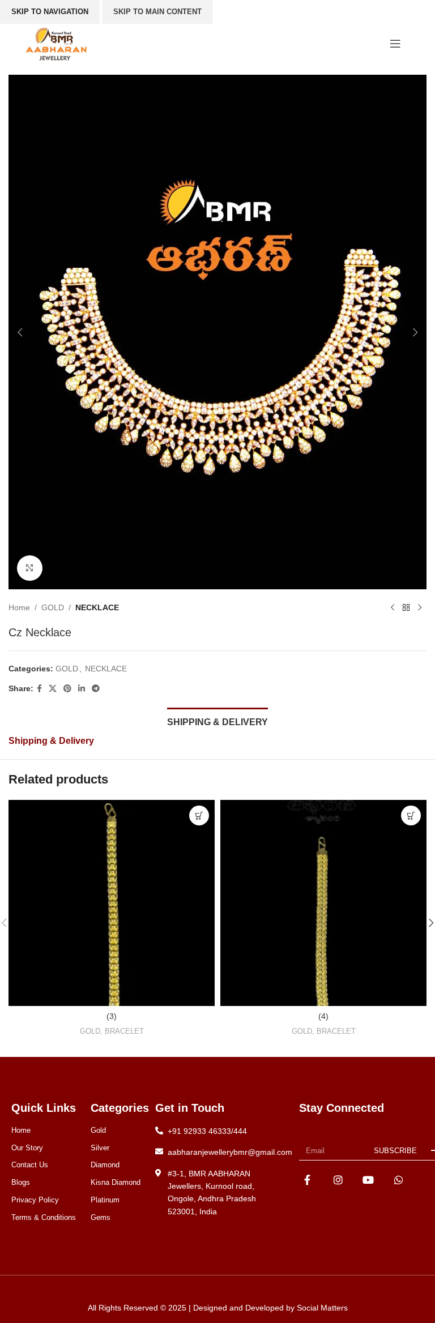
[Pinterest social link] (67, 688)
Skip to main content (157, 11)
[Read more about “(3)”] (199, 815)
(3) (111, 1016)
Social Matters (322, 1307)
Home (19, 607)
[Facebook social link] (39, 688)
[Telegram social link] (95, 688)
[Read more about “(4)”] (411, 815)
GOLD (52, 607)
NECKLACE (97, 607)
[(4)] (323, 903)
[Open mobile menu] (395, 43)
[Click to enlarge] (29, 568)
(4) (323, 1016)
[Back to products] (406, 607)
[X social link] (52, 688)
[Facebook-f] (307, 1180)
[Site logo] (56, 43)
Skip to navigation (49, 11)
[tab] (217, 721)
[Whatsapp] (399, 1180)
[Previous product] (392, 607)
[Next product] (420, 607)
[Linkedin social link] (81, 688)
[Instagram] (338, 1180)
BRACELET (124, 1031)
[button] (19, 332)
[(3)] (111, 903)
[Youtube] (368, 1180)
